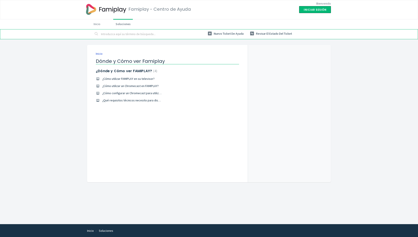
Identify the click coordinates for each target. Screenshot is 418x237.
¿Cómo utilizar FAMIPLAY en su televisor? (128, 79)
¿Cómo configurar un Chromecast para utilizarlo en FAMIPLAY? (142, 93)
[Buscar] (96, 34)
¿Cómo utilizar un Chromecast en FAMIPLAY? (130, 86)
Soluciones (123, 24)
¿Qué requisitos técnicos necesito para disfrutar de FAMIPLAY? (143, 100)
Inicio (97, 24)
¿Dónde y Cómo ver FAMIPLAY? (126, 70)
